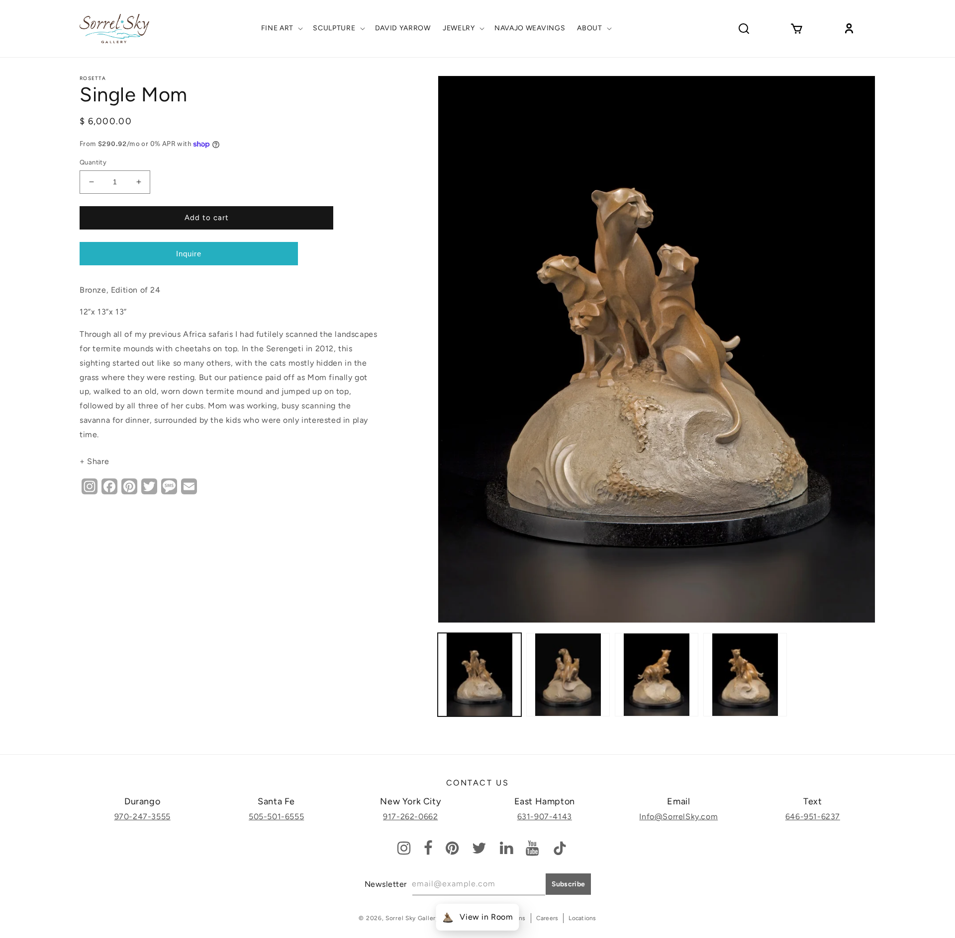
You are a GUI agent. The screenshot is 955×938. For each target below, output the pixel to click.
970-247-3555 (142, 816)
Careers (547, 918)
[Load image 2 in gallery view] (568, 674)
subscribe (568, 884)
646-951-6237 (812, 816)
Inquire (188, 253)
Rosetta (93, 78)
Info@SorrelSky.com (678, 816)
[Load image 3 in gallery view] (656, 674)
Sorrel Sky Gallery (412, 918)
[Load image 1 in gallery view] (479, 674)
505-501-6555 (276, 816)
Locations (582, 918)
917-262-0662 (410, 816)
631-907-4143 (544, 816)
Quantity (93, 162)
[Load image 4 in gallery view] (745, 674)
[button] (281, 28)
